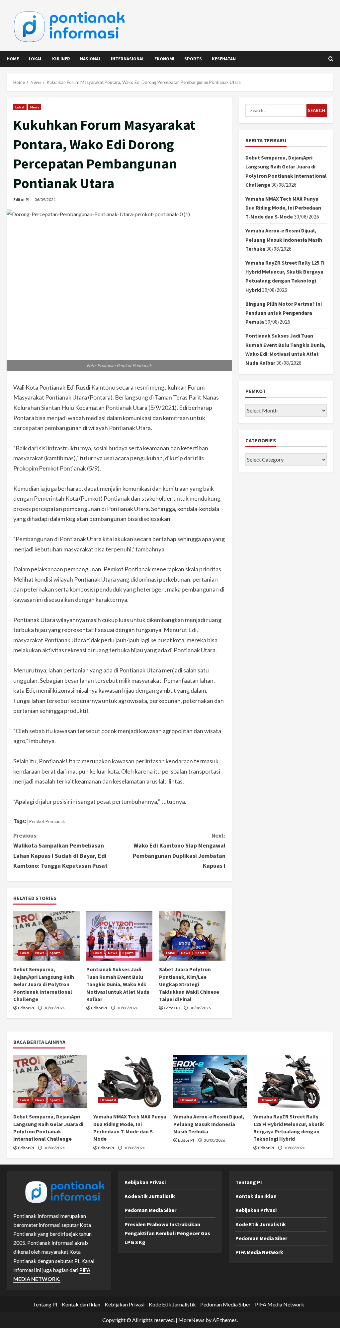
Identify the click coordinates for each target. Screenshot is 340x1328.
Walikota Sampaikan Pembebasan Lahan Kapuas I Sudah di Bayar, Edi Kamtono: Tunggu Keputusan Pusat (60, 851)
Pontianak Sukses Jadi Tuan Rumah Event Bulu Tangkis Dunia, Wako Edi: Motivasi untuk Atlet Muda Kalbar (117, 984)
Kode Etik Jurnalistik (150, 1196)
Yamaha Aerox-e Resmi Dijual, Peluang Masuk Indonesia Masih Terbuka (283, 239)
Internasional (127, 59)
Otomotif (108, 1100)
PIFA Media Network (259, 1252)
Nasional (90, 59)
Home (13, 59)
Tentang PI (248, 1182)
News (34, 107)
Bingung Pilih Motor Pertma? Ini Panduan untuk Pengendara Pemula (283, 312)
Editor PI (21, 199)
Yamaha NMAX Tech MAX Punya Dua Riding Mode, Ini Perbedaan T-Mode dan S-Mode (283, 207)
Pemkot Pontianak (47, 821)
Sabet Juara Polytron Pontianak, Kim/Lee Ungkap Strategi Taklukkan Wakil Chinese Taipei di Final (189, 984)
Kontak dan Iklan (256, 1196)
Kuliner (61, 59)
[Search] (330, 58)
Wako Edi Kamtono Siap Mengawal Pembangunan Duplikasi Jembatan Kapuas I (179, 851)
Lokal (35, 59)
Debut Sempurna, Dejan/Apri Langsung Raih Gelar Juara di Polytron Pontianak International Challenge (43, 984)
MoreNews (191, 1320)
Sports (193, 59)
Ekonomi (164, 59)
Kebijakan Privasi (145, 1182)
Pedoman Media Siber (150, 1210)
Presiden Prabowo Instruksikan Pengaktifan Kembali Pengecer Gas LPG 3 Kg (167, 1233)
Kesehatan (224, 59)
